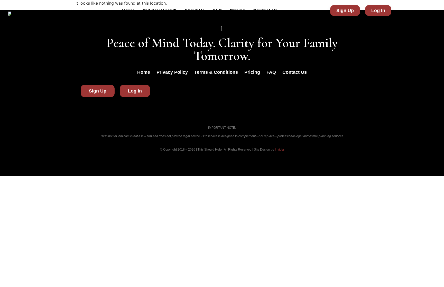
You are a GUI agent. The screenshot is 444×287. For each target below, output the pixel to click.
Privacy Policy (172, 72)
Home (128, 10)
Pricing (237, 10)
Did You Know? (160, 10)
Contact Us (265, 10)
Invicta (279, 149)
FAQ (217, 10)
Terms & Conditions (216, 72)
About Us (194, 10)
